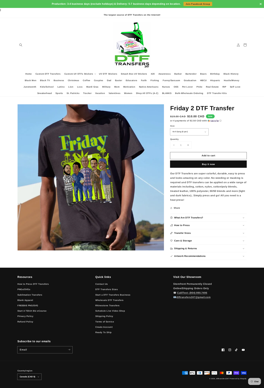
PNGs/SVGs (23, 289)
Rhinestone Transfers (107, 305)
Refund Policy (25, 321)
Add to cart (208, 155)
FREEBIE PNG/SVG (27, 305)
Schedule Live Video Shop (110, 311)
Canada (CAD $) (27, 376)
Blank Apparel (25, 300)
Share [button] (177, 208)
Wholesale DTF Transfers (109, 300)
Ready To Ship (103, 332)
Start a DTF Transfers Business (112, 295)
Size (172, 126)
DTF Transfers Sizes (106, 289)
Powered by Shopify (238, 378)
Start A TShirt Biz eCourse (32, 311)
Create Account (104, 327)
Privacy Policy (25, 316)
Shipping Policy (104, 316)
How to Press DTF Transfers (33, 284)
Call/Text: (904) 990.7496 (192, 292)
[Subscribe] (69, 349)
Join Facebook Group (198, 4)
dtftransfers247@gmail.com (193, 297)
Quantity (174, 139)
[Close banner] (260, 4)
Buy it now (208, 164)
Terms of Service (104, 321)
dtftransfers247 (222, 378)
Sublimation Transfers (29, 295)
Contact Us (101, 284)
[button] (20, 45)
